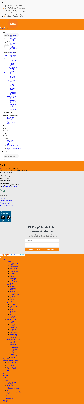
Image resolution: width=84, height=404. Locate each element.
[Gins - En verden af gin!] (9, 28)
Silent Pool (13, 98)
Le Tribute (12, 85)
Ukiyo (11, 105)
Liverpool (12, 88)
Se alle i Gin (13, 35)
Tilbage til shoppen (10, 55)
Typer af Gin (10, 36)
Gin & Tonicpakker (11, 117)
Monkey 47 (13, 93)
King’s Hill (12, 83)
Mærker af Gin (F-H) (12, 67)
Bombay (12, 58)
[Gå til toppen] (0, 257)
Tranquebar (13, 104)
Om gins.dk (6, 400)
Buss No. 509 (13, 59)
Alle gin (8, 34)
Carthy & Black (13, 60)
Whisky (5, 131)
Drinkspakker (10, 118)
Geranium (12, 71)
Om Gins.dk (3, 199)
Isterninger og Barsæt (12, 145)
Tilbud (6, 151)
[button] (7, 41)
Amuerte (12, 54)
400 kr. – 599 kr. (11, 122)
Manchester (13, 91)
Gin (4, 32)
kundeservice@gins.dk (10, 186)
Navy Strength (13, 48)
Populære (12, 43)
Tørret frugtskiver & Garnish (14, 148)
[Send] (4, 38)
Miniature (12, 47)
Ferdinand (12, 68)
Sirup (8, 147)
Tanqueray (13, 101)
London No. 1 (13, 87)
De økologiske (13, 42)
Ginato (11, 72)
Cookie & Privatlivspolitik (8, 202)
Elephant (12, 64)
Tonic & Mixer (7, 112)
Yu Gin (12, 106)
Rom (4, 128)
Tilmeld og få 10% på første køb (42, 249)
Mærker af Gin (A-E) (12, 52)
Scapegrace (13, 97)
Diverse (13, 110)
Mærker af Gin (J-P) (12, 80)
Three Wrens (13, 102)
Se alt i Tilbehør (11, 140)
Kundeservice (8, 402)
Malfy (11, 89)
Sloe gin (12, 51)
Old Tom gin (13, 50)
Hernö (11, 79)
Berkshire (12, 55)
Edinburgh (12, 63)
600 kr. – (9, 123)
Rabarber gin (13, 39)
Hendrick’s (12, 77)
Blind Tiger (12, 56)
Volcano (12, 108)
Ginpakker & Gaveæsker (10, 115)
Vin (4, 125)
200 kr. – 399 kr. (11, 121)
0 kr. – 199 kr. (10, 119)
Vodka (5, 133)
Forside (2, 169)
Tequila (5, 136)
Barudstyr (9, 141)
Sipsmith (12, 100)
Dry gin (12, 46)
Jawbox (12, 81)
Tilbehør (5, 138)
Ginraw (11, 75)
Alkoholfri (12, 40)
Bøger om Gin (10, 143)
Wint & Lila (13, 109)
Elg (11, 65)
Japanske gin (13, 38)
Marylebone (13, 92)
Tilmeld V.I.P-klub (5, 203)
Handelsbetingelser (6, 200)
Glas (8, 144)
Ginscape (12, 76)
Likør (11, 44)
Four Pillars (12, 69)
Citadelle (12, 62)
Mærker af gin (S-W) (12, 96)
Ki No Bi (12, 84)
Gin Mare (12, 73)
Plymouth (12, 95)
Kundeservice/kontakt (6, 205)
